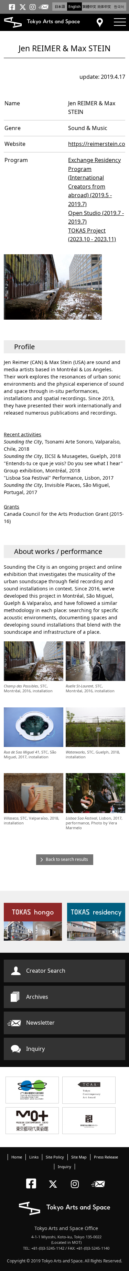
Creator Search (45, 970)
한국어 (119, 6)
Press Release (106, 1157)
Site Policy (55, 1157)
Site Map (79, 1157)
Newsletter (40, 1022)
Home (16, 1157)
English (74, 6)
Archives (37, 997)
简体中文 (104, 6)
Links (34, 1157)
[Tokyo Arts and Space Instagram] (77, 1178)
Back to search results (67, 859)
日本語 (60, 6)
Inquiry (35, 1049)
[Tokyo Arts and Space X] (55, 1178)
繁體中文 (89, 6)
